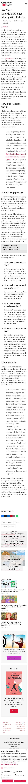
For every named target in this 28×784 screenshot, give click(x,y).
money (5, 526)
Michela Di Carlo (19, 21)
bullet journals (7, 522)
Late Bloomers (19, 742)
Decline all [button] (20, 781)
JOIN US (14, 710)
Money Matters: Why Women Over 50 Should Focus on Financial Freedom (14, 543)
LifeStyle (5, 23)
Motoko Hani (10, 59)
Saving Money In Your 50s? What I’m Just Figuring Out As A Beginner (14, 536)
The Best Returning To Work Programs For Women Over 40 (6, 727)
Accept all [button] (7, 781)
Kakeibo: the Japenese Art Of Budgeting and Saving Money (16, 157)
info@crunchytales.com (14, 658)
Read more (13, 762)
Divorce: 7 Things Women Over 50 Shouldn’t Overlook (12, 566)
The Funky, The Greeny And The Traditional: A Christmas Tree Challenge (19, 726)
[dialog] (14, 766)
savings (12, 526)
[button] (26, 4)
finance (17, 522)
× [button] (26, 750)
